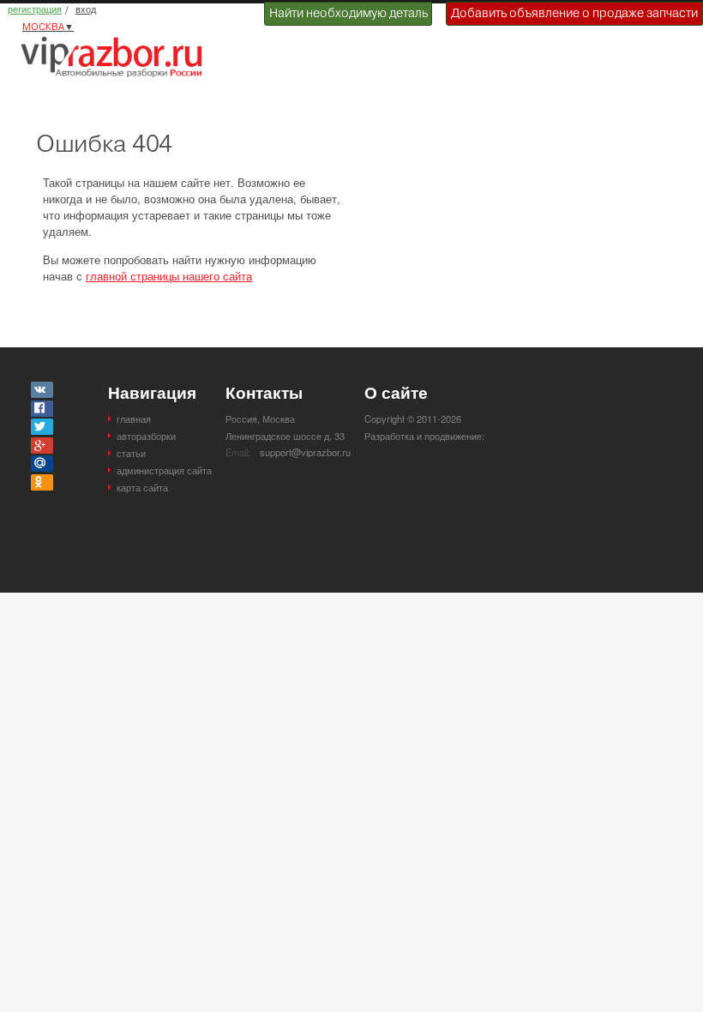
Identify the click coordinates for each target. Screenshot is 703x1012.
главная (134, 418)
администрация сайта (164, 470)
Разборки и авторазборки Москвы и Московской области (116, 56)
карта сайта (142, 487)
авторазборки (146, 436)
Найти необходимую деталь (348, 13)
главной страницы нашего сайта (169, 276)
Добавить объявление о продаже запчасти (574, 13)
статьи (131, 453)
